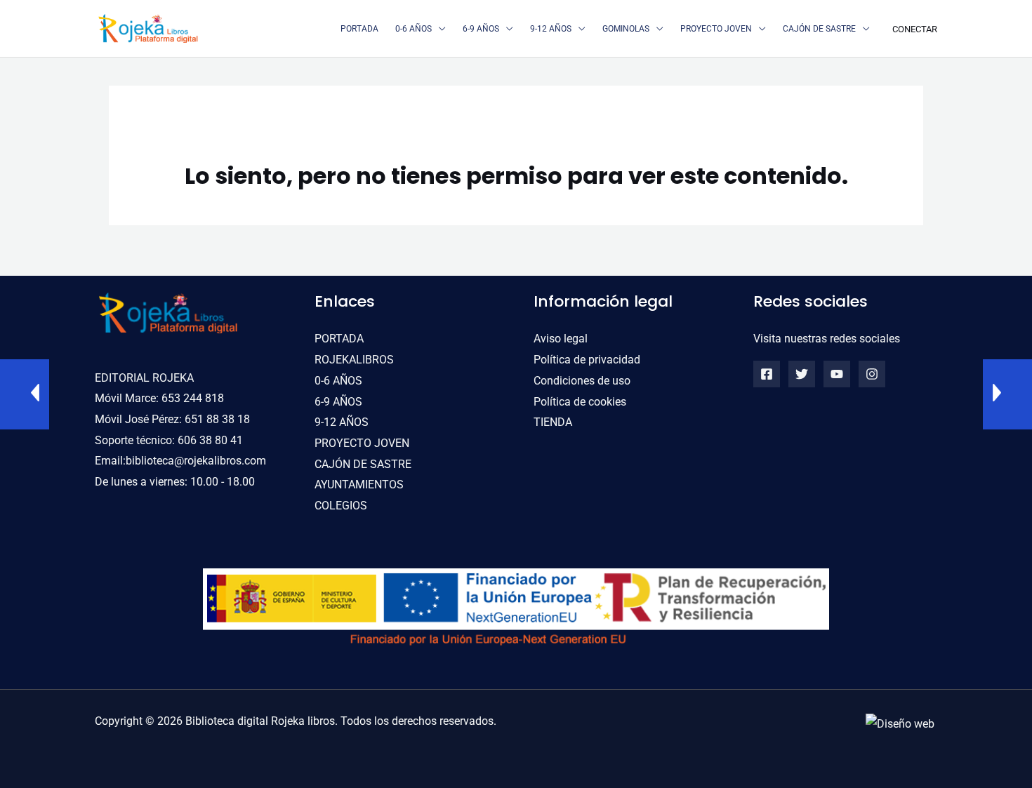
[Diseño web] (900, 723)
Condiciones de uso (582, 380)
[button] (439, 28)
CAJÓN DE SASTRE (363, 464)
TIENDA (553, 422)
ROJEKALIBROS (354, 359)
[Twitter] (801, 374)
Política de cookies (580, 401)
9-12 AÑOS (342, 422)
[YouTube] (836, 374)
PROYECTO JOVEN (362, 443)
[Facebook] (766, 374)
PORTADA (339, 338)
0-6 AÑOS (338, 380)
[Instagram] (872, 374)
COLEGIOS (341, 505)
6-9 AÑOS (338, 401)
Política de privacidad (587, 359)
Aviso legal (561, 338)
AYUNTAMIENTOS (359, 484)
